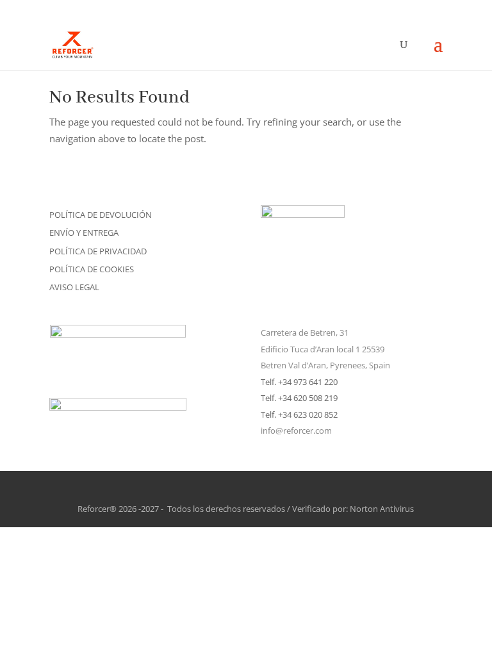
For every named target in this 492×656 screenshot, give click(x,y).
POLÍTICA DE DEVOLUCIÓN (100, 214)
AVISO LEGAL (74, 287)
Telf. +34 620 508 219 (299, 398)
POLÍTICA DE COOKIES (91, 269)
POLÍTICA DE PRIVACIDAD (98, 251)
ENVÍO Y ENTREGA (84, 232)
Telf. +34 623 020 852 (299, 414)
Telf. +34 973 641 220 (299, 382)
